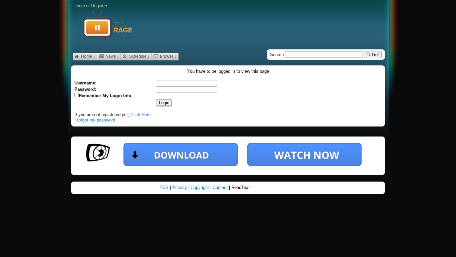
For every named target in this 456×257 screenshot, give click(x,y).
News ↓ (111, 56)
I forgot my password (94, 119)
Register (99, 5)
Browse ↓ (168, 56)
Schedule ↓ (139, 56)
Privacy (180, 187)
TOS (165, 187)
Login (79, 5)
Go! (375, 54)
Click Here (141, 114)
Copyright (200, 187)
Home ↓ (87, 56)
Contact (221, 187)
